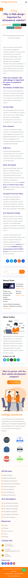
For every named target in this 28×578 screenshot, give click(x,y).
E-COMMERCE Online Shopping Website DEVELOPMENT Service (13, 249)
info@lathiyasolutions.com (12, 551)
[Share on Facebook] (7, 261)
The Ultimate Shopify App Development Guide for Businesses (20, 285)
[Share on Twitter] (11, 261)
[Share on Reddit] (19, 261)
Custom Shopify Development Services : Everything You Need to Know (12, 305)
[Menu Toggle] (26, 2)
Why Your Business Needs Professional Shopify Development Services (20, 292)
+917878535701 (9, 546)
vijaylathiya (8, 556)
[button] (1, 9)
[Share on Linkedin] (15, 261)
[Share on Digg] (23, 261)
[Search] (22, 272)
